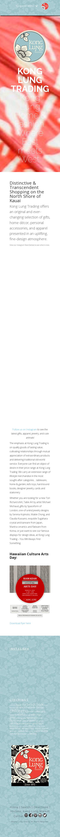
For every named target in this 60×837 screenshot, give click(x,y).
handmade (32, 717)
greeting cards (21, 718)
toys (23, 733)
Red (31, 726)
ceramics (20, 707)
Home (14, 807)
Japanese (16, 720)
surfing (30, 731)
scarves (43, 726)
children (17, 711)
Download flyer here (20, 623)
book (39, 704)
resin (35, 726)
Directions (41, 807)
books (46, 705)
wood (33, 733)
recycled (25, 726)
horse (40, 718)
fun (43, 715)
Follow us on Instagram (24, 429)
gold (12, 717)
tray (27, 734)
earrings (36, 714)
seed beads (15, 728)
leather (40, 721)
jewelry (33, 720)
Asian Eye (21, 704)
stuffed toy (22, 731)
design (28, 715)
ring (38, 726)
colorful (20, 714)
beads (31, 704)
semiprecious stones (31, 728)
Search (26, 807)
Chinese (29, 711)
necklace (15, 723)
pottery (13, 726)
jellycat (25, 720)
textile (44, 731)
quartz (19, 726)
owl (22, 723)
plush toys (37, 723)
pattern (28, 723)
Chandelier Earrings (35, 707)
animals (12, 705)
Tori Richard (15, 733)
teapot (37, 731)
